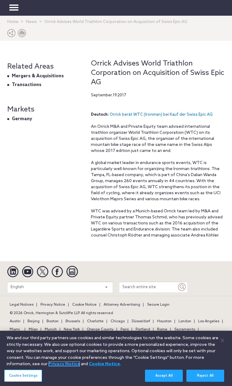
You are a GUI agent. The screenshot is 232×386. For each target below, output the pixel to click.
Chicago (118, 321)
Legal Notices (22, 305)
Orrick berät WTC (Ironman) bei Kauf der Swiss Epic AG (161, 114)
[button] (11, 35)
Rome (162, 329)
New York (72, 329)
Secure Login (158, 305)
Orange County (100, 329)
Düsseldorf (141, 321)
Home (12, 22)
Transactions (26, 85)
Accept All (164, 376)
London (185, 321)
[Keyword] (182, 287)
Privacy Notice (52, 305)
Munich (51, 329)
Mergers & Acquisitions (38, 76)
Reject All (205, 376)
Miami (15, 329)
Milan (33, 329)
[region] (116, 358)
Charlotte (95, 321)
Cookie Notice (84, 305)
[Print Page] (22, 35)
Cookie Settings (23, 376)
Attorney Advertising (122, 305)
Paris (125, 329)
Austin (15, 321)
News (31, 22)
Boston (53, 321)
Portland (143, 329)
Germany (22, 119)
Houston (164, 321)
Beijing (33, 321)
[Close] (222, 340)
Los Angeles (208, 321)
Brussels (73, 321)
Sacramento (184, 329)
